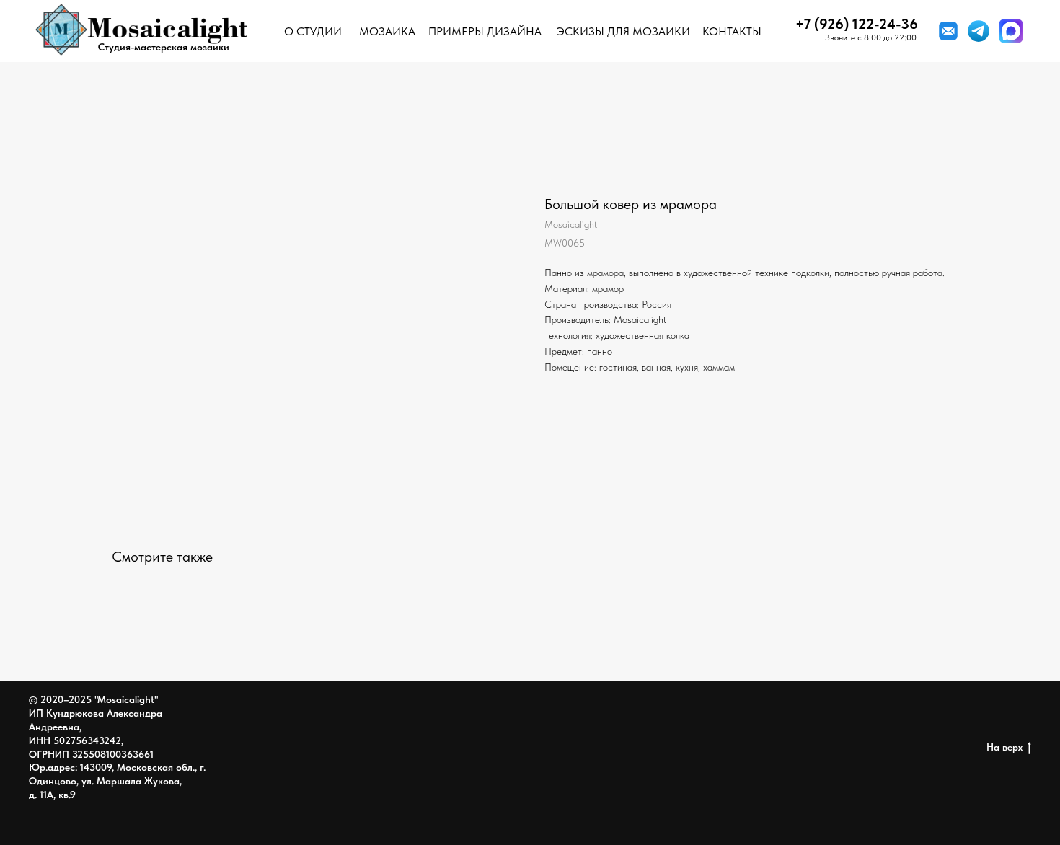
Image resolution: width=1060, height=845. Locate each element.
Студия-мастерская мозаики (163, 47)
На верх (1004, 747)
